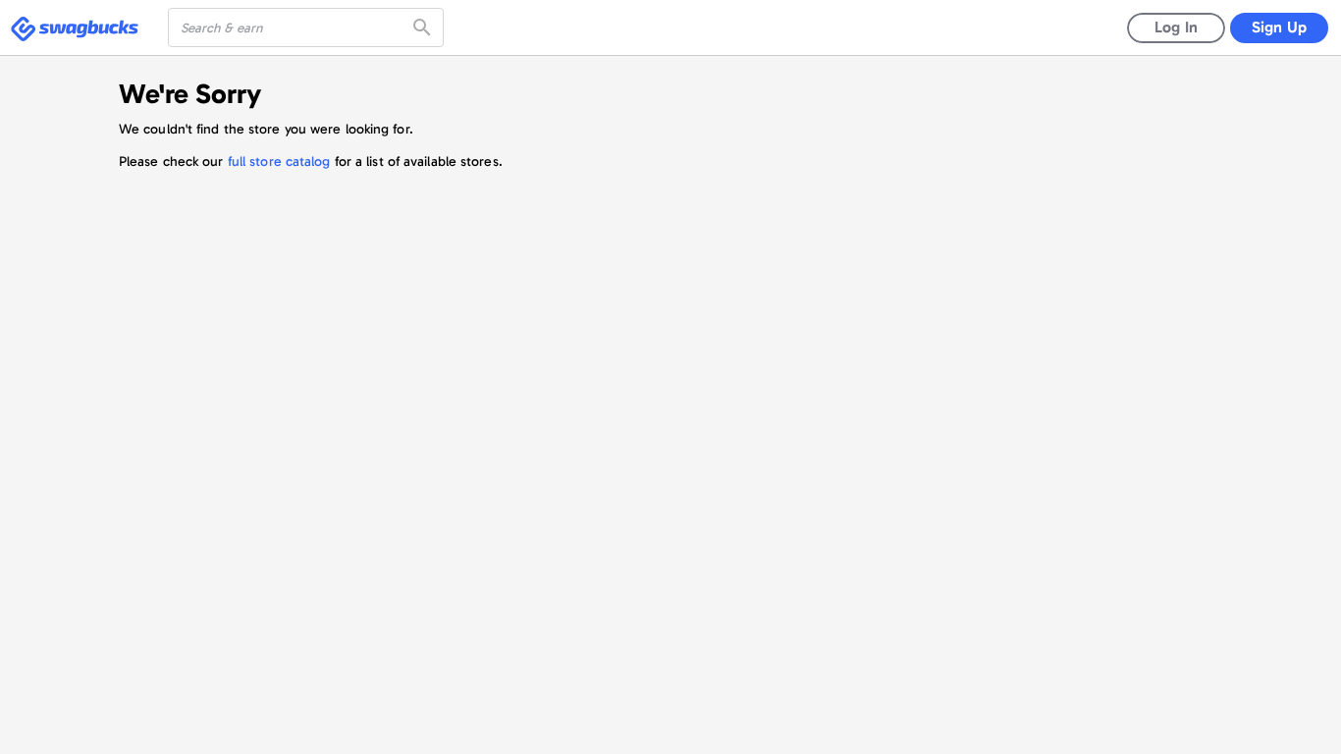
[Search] (424, 27)
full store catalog (279, 161)
